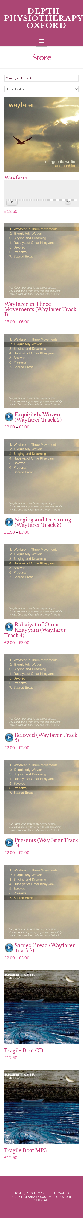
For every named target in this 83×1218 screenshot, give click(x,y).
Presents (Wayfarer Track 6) (46, 843)
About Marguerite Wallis (48, 1193)
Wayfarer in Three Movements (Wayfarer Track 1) (40, 309)
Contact (43, 1200)
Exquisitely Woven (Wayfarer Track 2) (38, 417)
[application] (41, 199)
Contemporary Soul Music (36, 1197)
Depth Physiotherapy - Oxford (43, 18)
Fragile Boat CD (23, 1050)
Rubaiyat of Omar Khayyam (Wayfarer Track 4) (35, 630)
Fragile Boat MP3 (25, 1150)
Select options (43, 163)
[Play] (9, 417)
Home (18, 1193)
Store (67, 1197)
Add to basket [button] (43, 1036)
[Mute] (68, 201)
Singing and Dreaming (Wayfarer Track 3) (43, 522)
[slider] (41, 200)
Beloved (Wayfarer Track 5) (46, 738)
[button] (41, 41)
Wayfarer (16, 178)
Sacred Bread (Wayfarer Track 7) (45, 948)
